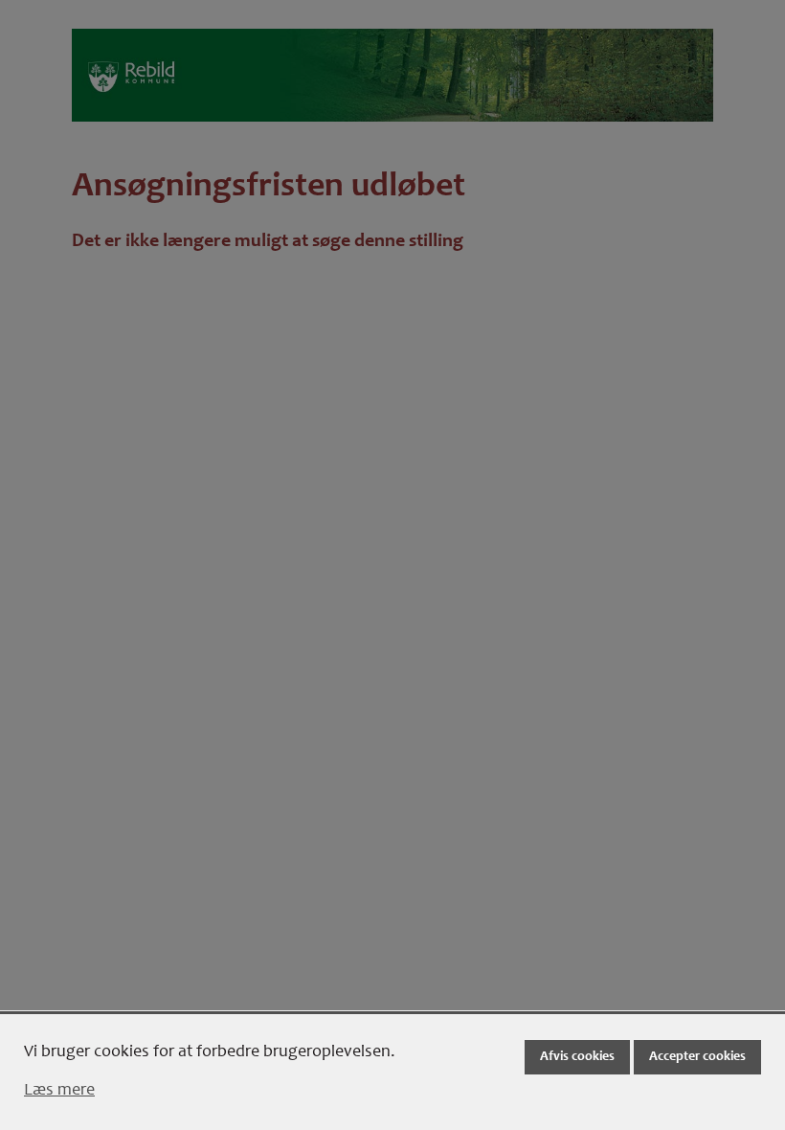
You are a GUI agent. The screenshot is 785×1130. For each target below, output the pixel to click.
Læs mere (59, 1090)
